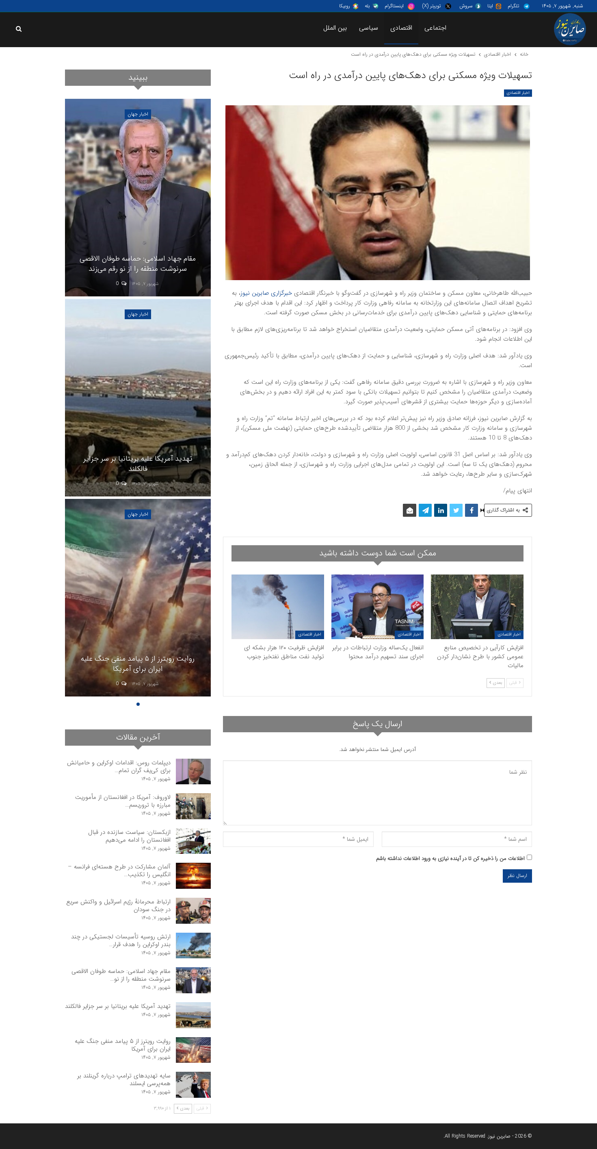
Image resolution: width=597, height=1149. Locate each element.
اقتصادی (401, 28)
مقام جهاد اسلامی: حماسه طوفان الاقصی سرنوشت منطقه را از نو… (121, 975)
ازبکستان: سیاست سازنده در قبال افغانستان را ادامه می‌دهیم (129, 836)
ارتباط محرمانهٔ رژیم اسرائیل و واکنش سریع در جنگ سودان (118, 905)
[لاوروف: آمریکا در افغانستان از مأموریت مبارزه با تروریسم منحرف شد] (193, 806)
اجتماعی (435, 28)
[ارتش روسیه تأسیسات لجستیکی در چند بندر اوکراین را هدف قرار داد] (193, 946)
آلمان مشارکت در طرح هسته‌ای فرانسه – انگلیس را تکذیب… (119, 870)
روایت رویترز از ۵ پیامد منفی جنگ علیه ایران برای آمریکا (138, 664)
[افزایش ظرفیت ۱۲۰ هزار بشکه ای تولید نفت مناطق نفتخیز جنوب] (277, 606)
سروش (466, 6)
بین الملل (335, 28)
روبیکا (344, 6)
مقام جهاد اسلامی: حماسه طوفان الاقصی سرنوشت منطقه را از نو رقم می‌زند (138, 263)
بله (367, 6)
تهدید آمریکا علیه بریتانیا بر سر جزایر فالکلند (138, 463)
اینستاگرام (394, 6)
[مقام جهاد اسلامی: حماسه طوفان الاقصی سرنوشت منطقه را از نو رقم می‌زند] (138, 197)
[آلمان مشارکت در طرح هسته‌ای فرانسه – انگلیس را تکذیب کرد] (193, 876)
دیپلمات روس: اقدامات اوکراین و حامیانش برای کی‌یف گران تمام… (119, 766)
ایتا (490, 6)
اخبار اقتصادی (518, 93)
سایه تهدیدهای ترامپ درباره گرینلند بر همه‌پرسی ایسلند (124, 1079)
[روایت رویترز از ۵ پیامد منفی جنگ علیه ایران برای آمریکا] (138, 597)
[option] (138, 399)
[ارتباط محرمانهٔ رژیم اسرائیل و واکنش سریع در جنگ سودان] (193, 911)
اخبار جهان (138, 114)
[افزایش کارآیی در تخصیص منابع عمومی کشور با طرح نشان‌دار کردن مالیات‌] (477, 606)
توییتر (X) (431, 6)
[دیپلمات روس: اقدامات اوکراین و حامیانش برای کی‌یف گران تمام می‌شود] (193, 772)
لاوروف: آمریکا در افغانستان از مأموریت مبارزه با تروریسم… (123, 801)
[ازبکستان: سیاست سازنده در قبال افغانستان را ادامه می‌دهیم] (193, 841)
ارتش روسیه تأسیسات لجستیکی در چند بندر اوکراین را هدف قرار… (121, 940)
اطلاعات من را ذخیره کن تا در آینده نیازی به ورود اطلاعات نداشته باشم (450, 858)
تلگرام (513, 6)
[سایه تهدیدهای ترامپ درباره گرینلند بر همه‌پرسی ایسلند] (193, 1085)
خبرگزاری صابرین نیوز (266, 293)
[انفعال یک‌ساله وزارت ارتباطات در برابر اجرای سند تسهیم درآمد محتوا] (377, 606)
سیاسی (368, 28)
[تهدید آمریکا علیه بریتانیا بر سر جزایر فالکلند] (138, 397)
